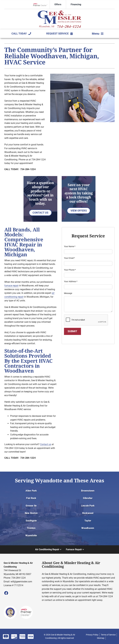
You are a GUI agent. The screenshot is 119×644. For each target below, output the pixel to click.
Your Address (70, 281)
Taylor (87, 520)
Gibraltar (87, 498)
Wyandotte (31, 535)
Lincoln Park (88, 505)
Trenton (31, 528)
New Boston (31, 513)
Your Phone (70, 270)
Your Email (69, 258)
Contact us (45, 444)
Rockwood (87, 513)
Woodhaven (87, 528)
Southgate (31, 520)
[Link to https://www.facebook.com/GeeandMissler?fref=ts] (6, 593)
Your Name (69, 246)
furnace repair (11, 285)
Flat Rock (31, 498)
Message (68, 293)
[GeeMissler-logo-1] (59, 11)
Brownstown (87, 490)
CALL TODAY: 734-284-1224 (20, 169)
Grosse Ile (31, 505)
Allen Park (31, 490)
